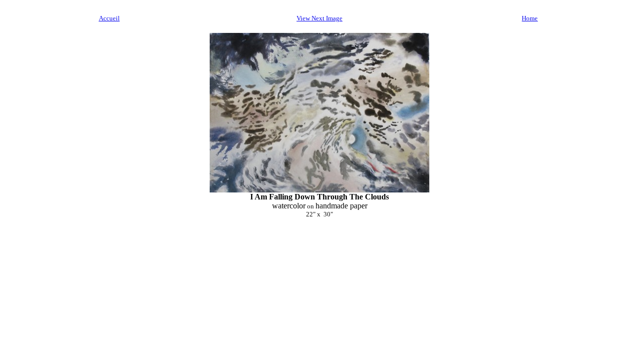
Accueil (109, 18)
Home (530, 18)
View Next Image (319, 18)
